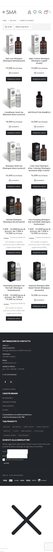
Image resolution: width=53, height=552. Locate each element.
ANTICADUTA (16, 427)
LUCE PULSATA (39, 431)
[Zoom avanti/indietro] (1, 548)
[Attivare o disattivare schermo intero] (3, 548)
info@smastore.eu (9, 363)
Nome (4, 451)
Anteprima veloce (13, 79)
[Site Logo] (11, 12)
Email (4, 456)
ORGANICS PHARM (9, 402)
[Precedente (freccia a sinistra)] (1, 551)
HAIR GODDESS (8, 406)
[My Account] (29, 12)
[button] (4, 12)
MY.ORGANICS (7, 398)
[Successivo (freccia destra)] (3, 551)
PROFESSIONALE (23, 435)
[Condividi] (5, 548)
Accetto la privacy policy (15, 459)
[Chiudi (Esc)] (7, 548)
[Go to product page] (13, 44)
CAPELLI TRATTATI (43, 427)
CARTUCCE (6, 431)
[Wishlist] (35, 12)
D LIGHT (5, 410)
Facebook (5, 382)
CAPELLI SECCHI (29, 427)
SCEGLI (6, 238)
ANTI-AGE (6, 427)
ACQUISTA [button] (15, 73)
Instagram (11, 382)
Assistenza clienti (8, 389)
